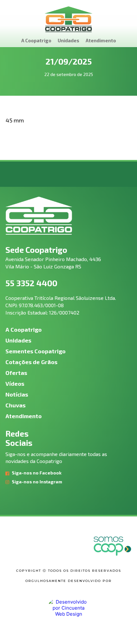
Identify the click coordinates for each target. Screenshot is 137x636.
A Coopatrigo (36, 40)
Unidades (68, 40)
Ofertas (16, 372)
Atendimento (101, 40)
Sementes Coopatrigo (35, 351)
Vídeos (14, 383)
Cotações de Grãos (31, 361)
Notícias (16, 394)
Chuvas (15, 405)
